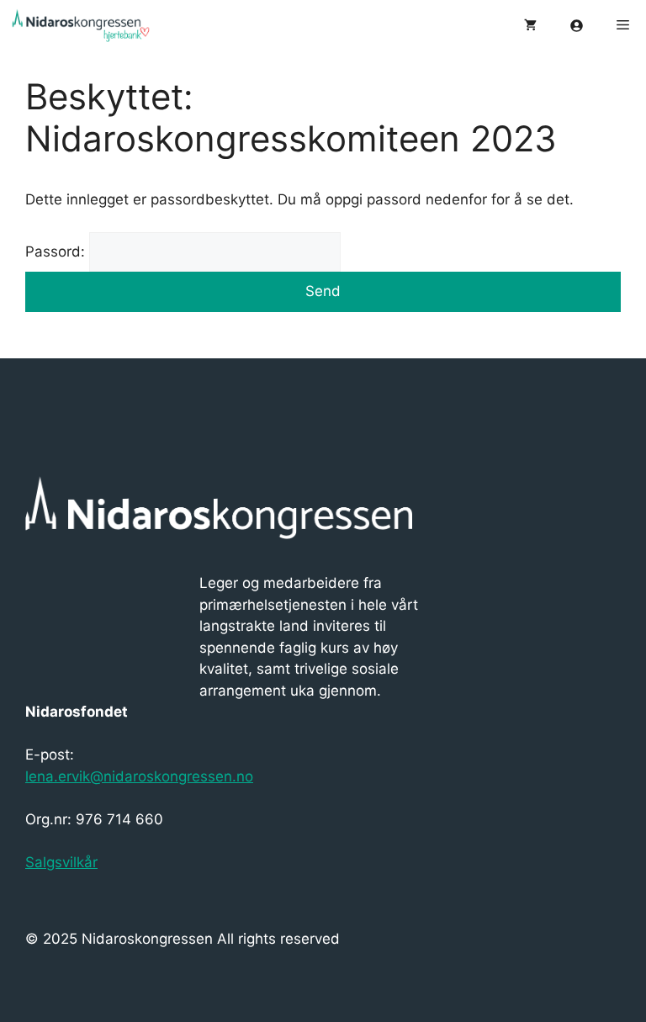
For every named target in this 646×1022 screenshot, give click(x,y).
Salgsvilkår (61, 862)
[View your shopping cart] (530, 25)
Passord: (57, 251)
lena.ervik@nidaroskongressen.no (139, 776)
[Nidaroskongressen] (92, 25)
